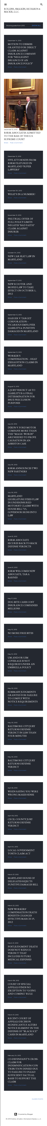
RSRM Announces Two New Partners (23, 470)
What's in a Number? (21, 194)
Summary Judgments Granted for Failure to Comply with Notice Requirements (23, 696)
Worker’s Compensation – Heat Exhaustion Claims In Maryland (23, 360)
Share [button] (10, 67)
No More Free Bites (20, 633)
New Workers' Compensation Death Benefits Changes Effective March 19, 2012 (22, 915)
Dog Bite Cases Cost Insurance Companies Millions (23, 605)
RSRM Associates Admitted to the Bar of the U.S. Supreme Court (22, 136)
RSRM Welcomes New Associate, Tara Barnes (21, 574)
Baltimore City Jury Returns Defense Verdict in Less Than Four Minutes (22, 730)
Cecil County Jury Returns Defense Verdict (20, 822)
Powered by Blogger (25, 1114)
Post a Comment (20, 67)
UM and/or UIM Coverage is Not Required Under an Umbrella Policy (21, 662)
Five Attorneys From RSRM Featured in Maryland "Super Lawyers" (22, 164)
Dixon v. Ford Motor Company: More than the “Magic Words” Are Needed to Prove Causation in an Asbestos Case (22, 435)
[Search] (41, 3)
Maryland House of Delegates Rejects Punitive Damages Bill (23, 881)
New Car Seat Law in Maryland (21, 258)
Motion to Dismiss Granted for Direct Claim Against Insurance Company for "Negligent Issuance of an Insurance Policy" (22, 53)
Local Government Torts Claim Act (21, 852)
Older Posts (37, 1099)
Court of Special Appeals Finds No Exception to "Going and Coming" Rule (22, 988)
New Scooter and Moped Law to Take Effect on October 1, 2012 (22, 288)
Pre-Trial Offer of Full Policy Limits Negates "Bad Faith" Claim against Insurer (21, 225)
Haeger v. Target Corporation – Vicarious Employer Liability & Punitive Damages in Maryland (23, 325)
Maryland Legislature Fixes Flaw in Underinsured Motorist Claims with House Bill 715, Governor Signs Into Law (23, 505)
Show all (36, 25)
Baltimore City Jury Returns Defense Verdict (21, 763)
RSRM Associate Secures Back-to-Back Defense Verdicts (22, 543)
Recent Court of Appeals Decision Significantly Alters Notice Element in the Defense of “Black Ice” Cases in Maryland (23, 1026)
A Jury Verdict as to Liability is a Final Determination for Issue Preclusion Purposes (21, 396)
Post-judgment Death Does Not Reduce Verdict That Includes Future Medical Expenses (23, 953)
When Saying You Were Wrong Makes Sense (23, 793)
